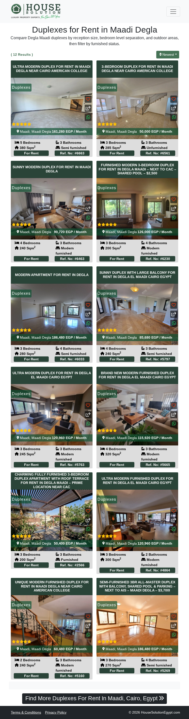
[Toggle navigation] (173, 12)
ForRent (31, 153)
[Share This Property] (88, 108)
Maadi (25, 131)
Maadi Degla (41, 131)
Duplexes (21, 87)
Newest (168, 54)
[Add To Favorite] (88, 99)
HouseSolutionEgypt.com (160, 712)
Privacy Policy (55, 712)
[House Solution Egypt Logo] (36, 11)
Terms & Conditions (26, 712)
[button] (88, 117)
